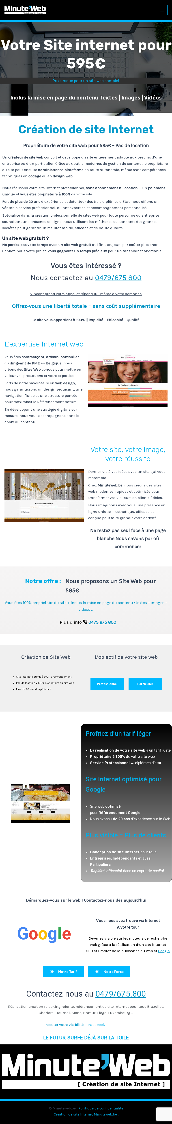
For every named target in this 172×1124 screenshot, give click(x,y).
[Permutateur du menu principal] (162, 10)
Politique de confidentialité (101, 1108)
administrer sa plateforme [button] (61, 169)
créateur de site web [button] (25, 157)
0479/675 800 (118, 277)
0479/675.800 (120, 994)
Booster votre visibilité (64, 1024)
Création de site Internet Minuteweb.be (85, 1114)
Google (164, 951)
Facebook (96, 1024)
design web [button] (63, 176)
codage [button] (34, 176)
